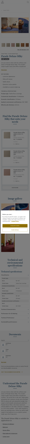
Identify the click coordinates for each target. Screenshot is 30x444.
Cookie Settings (15, 229)
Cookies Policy (15, 221)
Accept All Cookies (15, 225)
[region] (15, 222)
